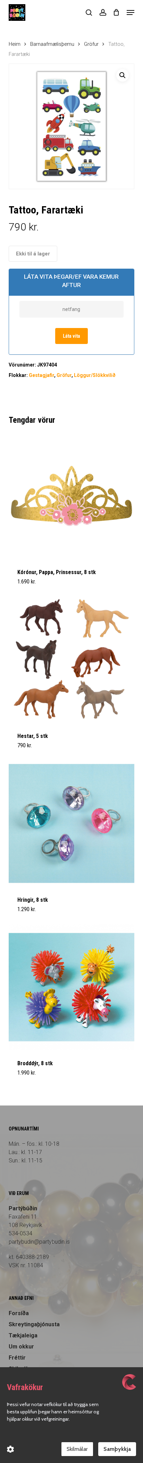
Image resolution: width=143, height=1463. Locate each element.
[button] (130, 12)
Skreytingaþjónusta (34, 1324)
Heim (14, 44)
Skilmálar (77, 1449)
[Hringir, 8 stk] (72, 823)
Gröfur (91, 44)
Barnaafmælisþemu (52, 44)
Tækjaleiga (23, 1335)
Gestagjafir (41, 375)
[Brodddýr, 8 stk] (72, 987)
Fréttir (17, 1357)
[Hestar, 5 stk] (72, 660)
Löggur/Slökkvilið (94, 375)
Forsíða (19, 1313)
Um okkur (21, 1346)
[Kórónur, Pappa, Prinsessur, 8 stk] (72, 496)
